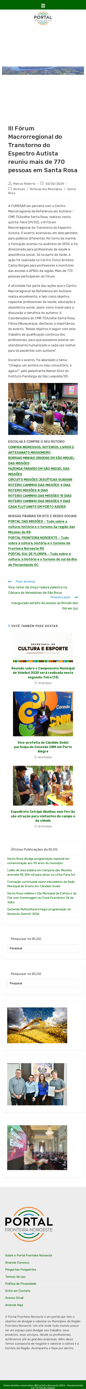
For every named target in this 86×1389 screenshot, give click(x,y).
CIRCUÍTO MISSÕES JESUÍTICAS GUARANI (40, 480)
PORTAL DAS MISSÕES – (27, 521)
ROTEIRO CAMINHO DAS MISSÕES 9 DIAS (39, 501)
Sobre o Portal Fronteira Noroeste (28, 1255)
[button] (43, 6)
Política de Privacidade (20, 1283)
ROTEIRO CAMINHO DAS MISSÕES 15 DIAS (40, 496)
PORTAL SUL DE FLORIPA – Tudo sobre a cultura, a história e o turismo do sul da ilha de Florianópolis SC (42, 559)
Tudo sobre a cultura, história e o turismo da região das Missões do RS (41, 527)
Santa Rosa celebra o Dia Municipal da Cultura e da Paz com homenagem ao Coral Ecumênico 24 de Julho (41, 898)
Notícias (19, 189)
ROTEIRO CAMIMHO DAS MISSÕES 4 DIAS (39, 485)
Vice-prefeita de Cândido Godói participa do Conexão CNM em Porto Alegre (43, 747)
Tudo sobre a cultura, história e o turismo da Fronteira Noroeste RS (39, 543)
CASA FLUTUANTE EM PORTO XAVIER (37, 507)
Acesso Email (14, 1298)
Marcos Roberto (24, 184)
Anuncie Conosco (17, 1262)
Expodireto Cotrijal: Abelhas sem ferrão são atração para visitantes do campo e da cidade (43, 816)
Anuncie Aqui (14, 1305)
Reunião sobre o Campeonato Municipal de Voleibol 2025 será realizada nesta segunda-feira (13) (43, 672)
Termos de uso (15, 1277)
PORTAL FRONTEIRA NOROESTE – (34, 538)
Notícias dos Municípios (46, 189)
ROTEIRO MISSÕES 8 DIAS (28, 490)
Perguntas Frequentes (20, 1269)
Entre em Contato (17, 1291)
